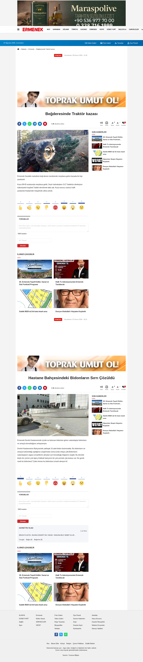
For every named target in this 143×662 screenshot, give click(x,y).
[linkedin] (40, 124)
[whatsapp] (30, 124)
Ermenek (93, 29)
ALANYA (22, 615)
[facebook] (19, 124)
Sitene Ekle (55, 643)
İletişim (68, 643)
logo (64, 648)
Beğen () (29, 539)
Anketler (95, 615)
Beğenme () (38, 539)
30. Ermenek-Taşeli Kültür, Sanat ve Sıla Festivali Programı (34, 283)
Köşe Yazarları (60, 622)
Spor (20, 625)
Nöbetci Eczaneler (98, 625)
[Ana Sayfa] (18, 49)
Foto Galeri (106, 43)
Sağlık (21, 622)
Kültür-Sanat (40, 618)
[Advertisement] (71, 74)
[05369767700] (65, 634)
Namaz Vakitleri (97, 628)
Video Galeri (91, 43)
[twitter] (24, 124)
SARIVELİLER (134, 29)
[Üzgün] (81, 204)
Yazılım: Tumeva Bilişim (70, 655)
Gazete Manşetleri (98, 622)
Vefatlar (57, 628)
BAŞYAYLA (122, 29)
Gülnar (66, 29)
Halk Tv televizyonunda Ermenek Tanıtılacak (69, 283)
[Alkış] (29, 204)
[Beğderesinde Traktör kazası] (52, 151)
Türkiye (75, 29)
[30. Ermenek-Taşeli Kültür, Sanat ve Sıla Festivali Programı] (34, 269)
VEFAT (102, 29)
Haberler (23, 49)
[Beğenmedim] (46, 204)
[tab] (23, 219)
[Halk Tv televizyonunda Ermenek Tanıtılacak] (71, 269)
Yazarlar (120, 43)
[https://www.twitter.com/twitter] (61, 634)
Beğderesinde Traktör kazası (45, 49)
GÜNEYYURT (111, 29)
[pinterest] (45, 124)
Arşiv (75, 622)
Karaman (56, 29)
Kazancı (84, 29)
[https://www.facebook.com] (56, 634)
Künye (62, 643)
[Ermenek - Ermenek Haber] (33, 29)
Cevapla (21, 539)
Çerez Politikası (78, 643)
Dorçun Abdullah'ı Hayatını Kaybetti (71, 311)
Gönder (23, 246)
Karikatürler (77, 628)
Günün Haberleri (79, 618)
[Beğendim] (20, 204)
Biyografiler (58, 625)
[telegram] (35, 124)
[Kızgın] (55, 204)
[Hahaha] (64, 204)
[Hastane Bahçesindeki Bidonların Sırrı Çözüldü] (52, 415)
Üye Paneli (133, 43)
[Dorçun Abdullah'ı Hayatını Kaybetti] (71, 298)
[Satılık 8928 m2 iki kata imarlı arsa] (34, 298)
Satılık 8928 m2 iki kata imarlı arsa (33, 311)
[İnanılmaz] (73, 204)
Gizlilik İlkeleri (90, 643)
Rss (48, 643)
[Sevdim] (38, 204)
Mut (48, 29)
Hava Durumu (97, 618)
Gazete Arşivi (77, 625)
